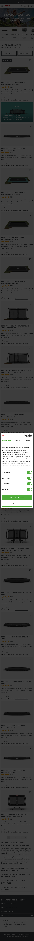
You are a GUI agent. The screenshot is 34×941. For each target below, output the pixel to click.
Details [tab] (17, 440)
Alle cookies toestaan (17, 498)
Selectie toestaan (17, 504)
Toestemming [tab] (6, 440)
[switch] (29, 478)
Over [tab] (27, 440)
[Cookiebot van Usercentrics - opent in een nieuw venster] (24, 435)
